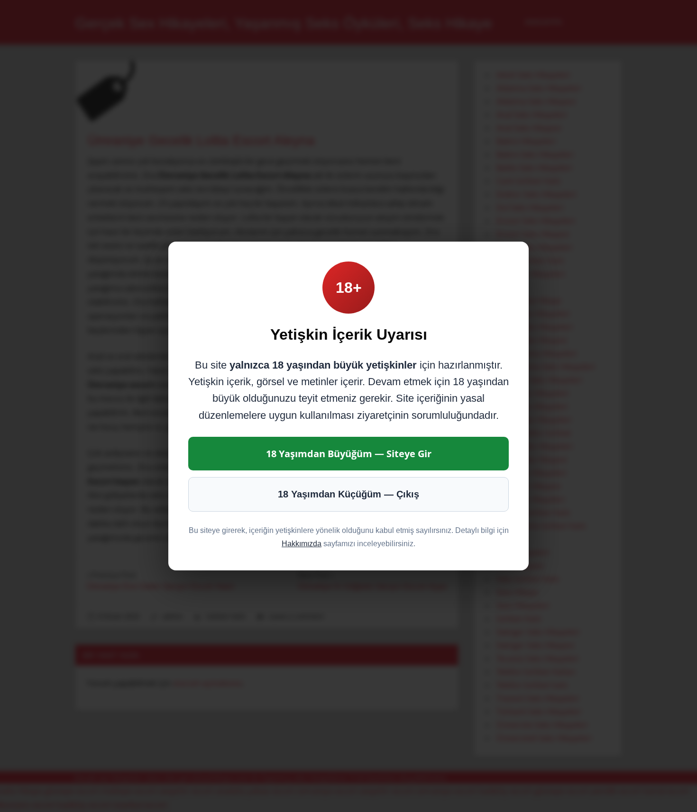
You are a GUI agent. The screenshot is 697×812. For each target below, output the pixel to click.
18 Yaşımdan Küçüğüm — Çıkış (348, 494)
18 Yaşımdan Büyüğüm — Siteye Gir (348, 453)
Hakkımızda (301, 544)
